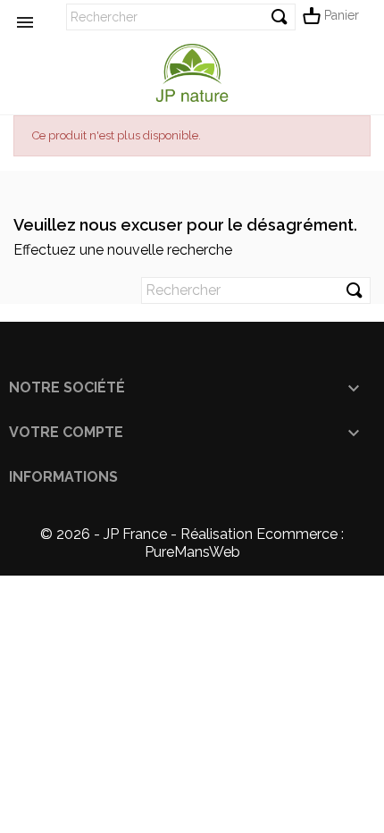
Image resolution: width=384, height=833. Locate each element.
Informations (63, 476)
